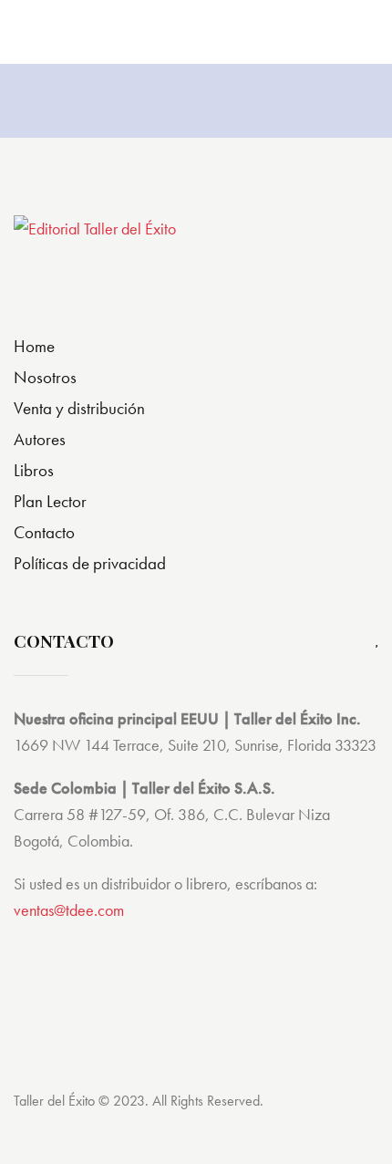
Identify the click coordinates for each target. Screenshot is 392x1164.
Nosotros (45, 377)
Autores (40, 439)
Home (34, 346)
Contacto (44, 532)
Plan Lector (50, 501)
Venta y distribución (79, 408)
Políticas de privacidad (90, 563)
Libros (34, 470)
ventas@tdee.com (69, 909)
